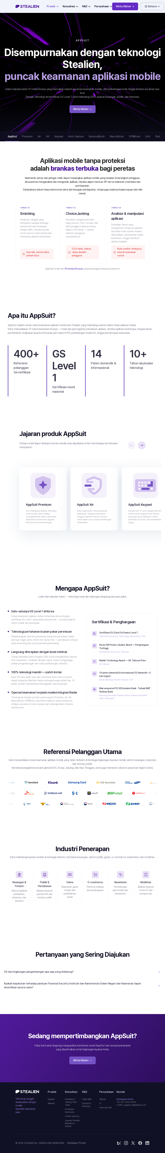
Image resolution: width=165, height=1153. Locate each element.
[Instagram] (126, 1143)
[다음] (142, 445)
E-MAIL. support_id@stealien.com (124, 1105)
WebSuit (51, 1103)
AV (47, 136)
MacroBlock (117, 136)
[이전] (131, 445)
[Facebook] (140, 1143)
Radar (158, 136)
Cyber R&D (86, 1099)
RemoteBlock (96, 136)
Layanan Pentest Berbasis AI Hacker (72, 1123)
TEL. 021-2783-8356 (124, 1102)
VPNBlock (134, 136)
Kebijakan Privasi (76, 1142)
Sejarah (102, 1099)
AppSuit (12, 136)
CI (100, 1103)
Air (39, 136)
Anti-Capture (76, 136)
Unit (147, 136)
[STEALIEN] (27, 6)
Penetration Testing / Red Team (71, 1102)
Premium (27, 136)
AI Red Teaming (72, 1116)
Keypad (58, 136)
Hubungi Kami (105, 1107)
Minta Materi (123, 6)
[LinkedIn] (147, 1143)
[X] (133, 1143)
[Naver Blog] (119, 1143)
